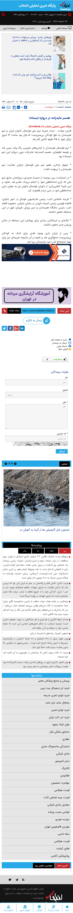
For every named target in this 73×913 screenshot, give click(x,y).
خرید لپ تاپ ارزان (59, 717)
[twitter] (4, 328)
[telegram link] (16, 879)
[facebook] (10, 328)
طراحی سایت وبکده (58, 812)
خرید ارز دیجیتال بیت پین (54, 688)
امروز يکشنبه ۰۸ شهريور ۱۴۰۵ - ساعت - (48, 14)
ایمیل (65, 390)
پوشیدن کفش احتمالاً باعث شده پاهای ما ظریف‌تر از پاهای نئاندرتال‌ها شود (31, 57)
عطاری (65, 739)
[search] (4, 15)
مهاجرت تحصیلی (60, 783)
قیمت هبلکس (61, 790)
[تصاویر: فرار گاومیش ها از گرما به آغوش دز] (36, 497)
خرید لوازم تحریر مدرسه (56, 695)
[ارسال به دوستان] (8, 107)
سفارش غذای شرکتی (58, 805)
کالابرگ (65, 768)
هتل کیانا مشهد (60, 724)
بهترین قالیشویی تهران (56, 827)
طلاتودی (64, 775)
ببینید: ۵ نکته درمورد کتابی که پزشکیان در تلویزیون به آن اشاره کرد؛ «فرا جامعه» (35, 655)
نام (66, 377)
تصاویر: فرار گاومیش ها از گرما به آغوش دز (44, 530)
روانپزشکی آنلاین (60, 856)
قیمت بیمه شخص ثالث (56, 797)
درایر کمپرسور (62, 761)
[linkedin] (22, 328)
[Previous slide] (15, 463)
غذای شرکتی (62, 754)
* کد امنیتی (62, 434)
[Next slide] (6, 463)
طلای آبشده (63, 848)
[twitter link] (10, 879)
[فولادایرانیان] (36, 252)
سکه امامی (63, 834)
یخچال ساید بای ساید (57, 703)
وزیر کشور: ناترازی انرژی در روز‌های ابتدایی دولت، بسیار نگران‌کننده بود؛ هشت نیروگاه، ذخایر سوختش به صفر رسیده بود (35, 664)
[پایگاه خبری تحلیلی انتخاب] (65, 5)
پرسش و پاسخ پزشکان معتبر (53, 681)
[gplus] (16, 328)
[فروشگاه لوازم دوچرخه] (36, 274)
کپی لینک (64, 311)
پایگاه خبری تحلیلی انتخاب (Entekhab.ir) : (49, 126)
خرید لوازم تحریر (60, 710)
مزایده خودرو (62, 819)
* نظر (65, 402)
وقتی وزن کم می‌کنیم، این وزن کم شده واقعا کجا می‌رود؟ (32, 76)
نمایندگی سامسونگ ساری (55, 746)
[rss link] (23, 879)
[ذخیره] (14, 107)
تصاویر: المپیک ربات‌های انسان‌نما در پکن (49, 633)
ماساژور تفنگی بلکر (59, 732)
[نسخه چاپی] (3, 107)
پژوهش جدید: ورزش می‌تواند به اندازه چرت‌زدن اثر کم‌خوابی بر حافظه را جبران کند (31, 40)
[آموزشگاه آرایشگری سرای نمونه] (36, 295)
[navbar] (69, 14)
